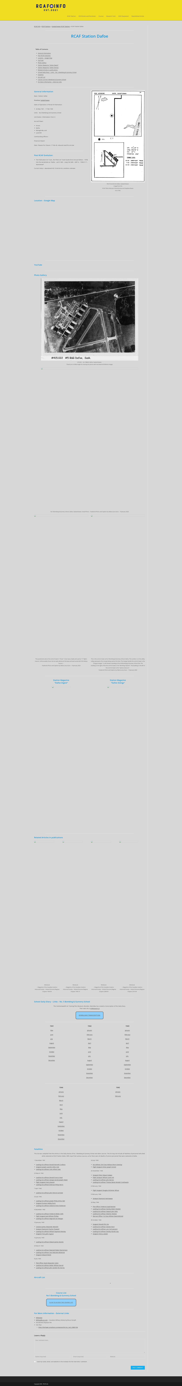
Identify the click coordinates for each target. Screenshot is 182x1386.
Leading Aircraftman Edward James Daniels (50, 1242)
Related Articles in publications (48, 70)
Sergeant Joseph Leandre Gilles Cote (47, 1167)
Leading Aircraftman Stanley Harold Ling (105, 1231)
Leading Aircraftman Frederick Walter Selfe (49, 1214)
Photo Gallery (42, 63)
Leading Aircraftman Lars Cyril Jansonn (105, 1229)
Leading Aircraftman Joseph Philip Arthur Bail (50, 1201)
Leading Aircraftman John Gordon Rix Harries (50, 1268)
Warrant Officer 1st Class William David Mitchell (108, 1216)
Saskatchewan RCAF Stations (61, 26)
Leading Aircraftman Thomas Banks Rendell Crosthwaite (111, 1182)
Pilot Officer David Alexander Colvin (47, 1263)
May (51, 1030)
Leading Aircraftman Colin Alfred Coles (48, 1169)
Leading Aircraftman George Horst (104, 1227)
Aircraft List (41, 77)
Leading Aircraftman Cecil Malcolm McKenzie (50, 1252)
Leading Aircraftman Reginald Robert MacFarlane (51, 1250)
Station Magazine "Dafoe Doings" (48, 68)
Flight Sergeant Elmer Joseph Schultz (104, 1167)
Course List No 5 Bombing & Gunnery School (52, 79)
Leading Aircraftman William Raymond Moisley (51, 1231)
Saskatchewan (45, 100)
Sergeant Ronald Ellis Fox (101, 1224)
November (51, 1056)
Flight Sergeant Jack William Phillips (47, 1216)
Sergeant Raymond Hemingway (103, 1198)
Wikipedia (39, 1318)
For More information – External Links (50, 82)
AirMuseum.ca (95, 1008)
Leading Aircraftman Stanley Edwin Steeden (107, 1209)
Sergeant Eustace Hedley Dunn (46, 1203)
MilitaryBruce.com (42, 1320)
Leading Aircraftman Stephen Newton (105, 1214)
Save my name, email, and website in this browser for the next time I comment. (62, 1362)
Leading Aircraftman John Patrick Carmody (49, 1193)
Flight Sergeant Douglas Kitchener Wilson (106, 1190)
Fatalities (41, 75)
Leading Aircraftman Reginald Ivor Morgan (49, 1218)
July (51, 1039)
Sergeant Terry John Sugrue (45, 1234)
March (89, 1039)
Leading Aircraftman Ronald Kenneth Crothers (51, 1164)
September (51, 1047)
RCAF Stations (46, 26)
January (89, 1030)
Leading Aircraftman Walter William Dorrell (49, 1265)
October (51, 1052)
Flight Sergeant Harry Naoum (45, 1182)
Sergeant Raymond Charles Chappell (47, 1229)
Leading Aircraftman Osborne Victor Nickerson (51, 1206)
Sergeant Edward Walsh (43, 1255)
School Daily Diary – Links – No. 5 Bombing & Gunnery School (57, 72)
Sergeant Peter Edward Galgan (102, 1175)
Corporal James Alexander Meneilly (47, 1227)
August (51, 1043)
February (89, 1035)
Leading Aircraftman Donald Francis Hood (49, 1177)
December (51, 1060)
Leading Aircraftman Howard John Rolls (105, 1211)
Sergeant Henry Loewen (100, 1234)
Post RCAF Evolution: (44, 56)
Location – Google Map (45, 58)
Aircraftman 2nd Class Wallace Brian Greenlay (107, 1164)
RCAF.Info (37, 26)
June (51, 1035)
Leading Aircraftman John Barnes (103, 1180)
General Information (44, 53)
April (89, 1043)
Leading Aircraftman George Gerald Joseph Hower (52, 1180)
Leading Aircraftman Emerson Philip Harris (49, 1185)
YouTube (41, 60)
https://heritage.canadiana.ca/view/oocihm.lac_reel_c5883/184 (58, 1327)
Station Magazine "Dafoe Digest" (48, 65)
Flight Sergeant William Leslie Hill (103, 1177)
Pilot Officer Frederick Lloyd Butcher (104, 1206)
